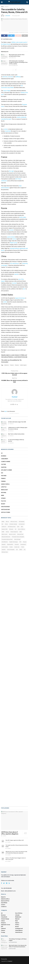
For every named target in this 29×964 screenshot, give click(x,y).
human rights (22, 217)
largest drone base (20, 298)
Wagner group (13, 242)
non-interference (14, 263)
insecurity (10, 76)
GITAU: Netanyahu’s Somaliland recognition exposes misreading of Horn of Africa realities (18, 62)
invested (14, 283)
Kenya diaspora (14, 531)
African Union (14, 521)
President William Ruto (7, 539)
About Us (3, 897)
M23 (21, 531)
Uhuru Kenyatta (10, 549)
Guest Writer (4, 902)
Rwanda (3, 544)
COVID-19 (4, 526)
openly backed (11, 237)
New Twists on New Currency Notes (16, 434)
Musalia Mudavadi (6, 536)
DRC (18, 526)
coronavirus (21, 524)
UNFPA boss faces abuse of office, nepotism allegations (9, 833)
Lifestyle (3, 487)
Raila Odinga (17, 539)
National (3, 492)
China (6, 524)
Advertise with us (5, 898)
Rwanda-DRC (10, 544)
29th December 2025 (14, 65)
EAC (2, 472)
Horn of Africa (5, 484)
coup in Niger (6, 90)
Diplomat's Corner (6, 470)
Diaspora (3, 467)
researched (8, 131)
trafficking (18, 76)
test (24, 289)
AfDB (3, 521)
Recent (3, 503)
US (24, 549)
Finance (3, 478)
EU (15, 529)
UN (17, 549)
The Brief (8, 15)
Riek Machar (5, 541)
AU (2, 453)
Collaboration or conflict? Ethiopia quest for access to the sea (17, 428)
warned (14, 239)
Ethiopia (11, 529)
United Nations (5, 509)
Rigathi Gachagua (14, 541)
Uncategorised (5, 506)
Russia (17, 365)
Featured (6, 6)
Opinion (3, 498)
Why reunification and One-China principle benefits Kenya (16, 55)
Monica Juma (12, 534)
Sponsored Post (5, 900)
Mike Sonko (4, 534)
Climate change (5, 461)
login (6, 411)
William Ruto (5, 552)
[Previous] (13, 70)
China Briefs (4, 458)
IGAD (3, 531)
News (2, 495)
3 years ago (11, 430)
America (7, 365)
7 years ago (11, 423)
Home (2, 6)
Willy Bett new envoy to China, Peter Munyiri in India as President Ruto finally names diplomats (16, 852)
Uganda (3, 549)
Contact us (3, 906)
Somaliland (23, 544)
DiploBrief (10, 961)
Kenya (7, 531)
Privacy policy (4, 959)
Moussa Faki (20, 534)
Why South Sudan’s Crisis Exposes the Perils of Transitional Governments (17, 946)
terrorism (5, 76)
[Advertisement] (14, 617)
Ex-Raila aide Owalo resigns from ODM (17, 421)
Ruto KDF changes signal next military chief (15, 840)
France (12, 365)
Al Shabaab (21, 521)
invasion (11, 230)
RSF (20, 541)
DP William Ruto (11, 526)
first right (11, 171)
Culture (3, 464)
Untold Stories (5, 512)
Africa (7, 521)
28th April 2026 (13, 57)
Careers (3, 904)
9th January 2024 (16, 15)
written (5, 302)
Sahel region (23, 365)
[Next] (16, 70)
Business (3, 456)
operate (16, 274)
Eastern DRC (4, 529)
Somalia (17, 544)
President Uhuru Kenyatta (18, 536)
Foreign (3, 481)
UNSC (20, 549)
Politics (3, 501)
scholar (6, 129)
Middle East (4, 489)
